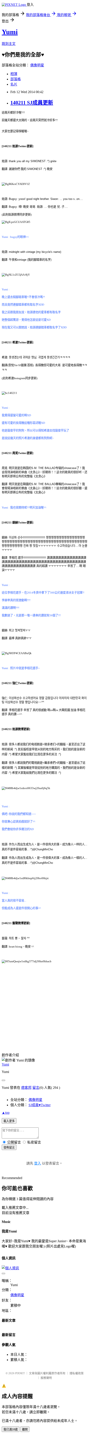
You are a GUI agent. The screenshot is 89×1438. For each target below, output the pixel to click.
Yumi (10, 32)
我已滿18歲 (10, 1429)
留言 (35, 1087)
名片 (13, 84)
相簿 (13, 74)
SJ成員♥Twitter (40, 1105)
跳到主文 (9, 44)
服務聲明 (46, 1377)
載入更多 (9, 1121)
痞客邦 (26, 1087)
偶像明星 (37, 65)
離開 (25, 1429)
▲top (6, 1112)
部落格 (15, 79)
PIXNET (20, 1373)
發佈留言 (9, 1147)
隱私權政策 (77, 1373)
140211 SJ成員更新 (31, 102)
